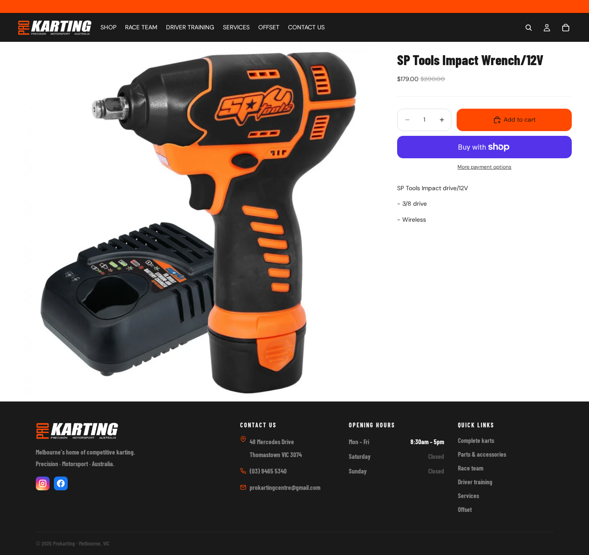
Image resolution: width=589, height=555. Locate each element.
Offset (465, 509)
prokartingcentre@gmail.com (285, 487)
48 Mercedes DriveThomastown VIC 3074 (276, 448)
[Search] (528, 27)
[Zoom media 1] (197, 221)
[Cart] (565, 27)
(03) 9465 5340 (268, 471)
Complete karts (476, 440)
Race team (470, 468)
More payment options (484, 167)
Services (468, 495)
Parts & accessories (482, 454)
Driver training (475, 482)
